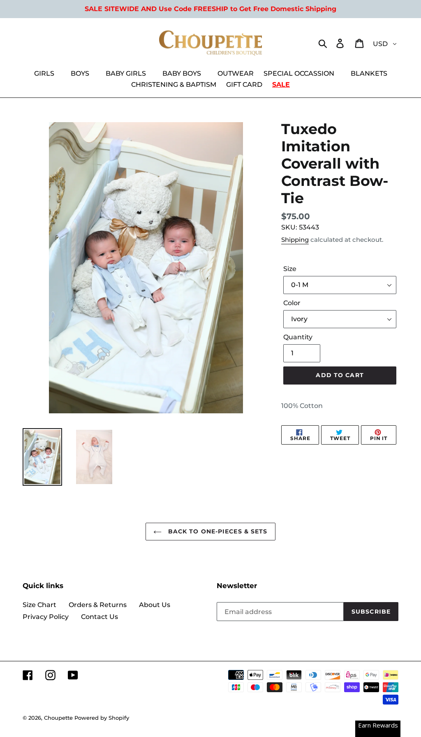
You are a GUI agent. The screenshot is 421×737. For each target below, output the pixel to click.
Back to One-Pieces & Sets (216, 531)
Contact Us (99, 617)
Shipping (295, 239)
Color (292, 303)
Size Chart (39, 605)
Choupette (58, 717)
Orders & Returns (98, 605)
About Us (154, 605)
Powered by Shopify (101, 717)
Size (289, 269)
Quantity (297, 337)
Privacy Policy (46, 617)
